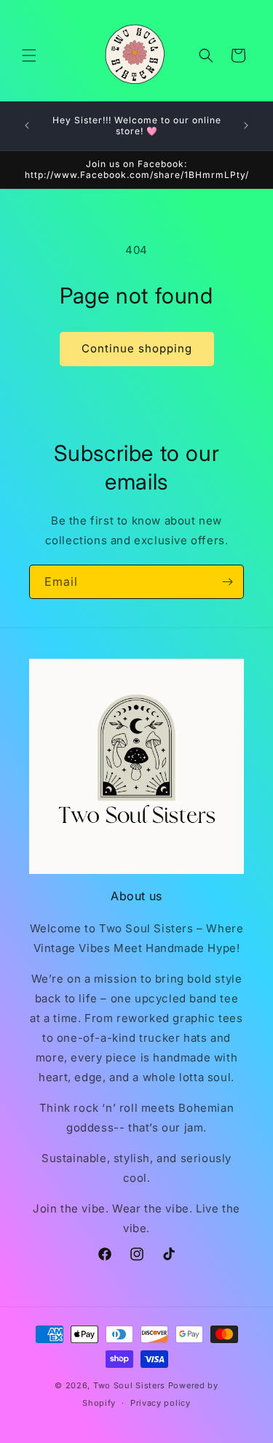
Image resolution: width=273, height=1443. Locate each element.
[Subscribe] (227, 582)
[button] (29, 55)
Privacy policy (160, 1403)
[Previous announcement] (27, 125)
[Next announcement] (246, 125)
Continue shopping (137, 348)
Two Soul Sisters (129, 1385)
